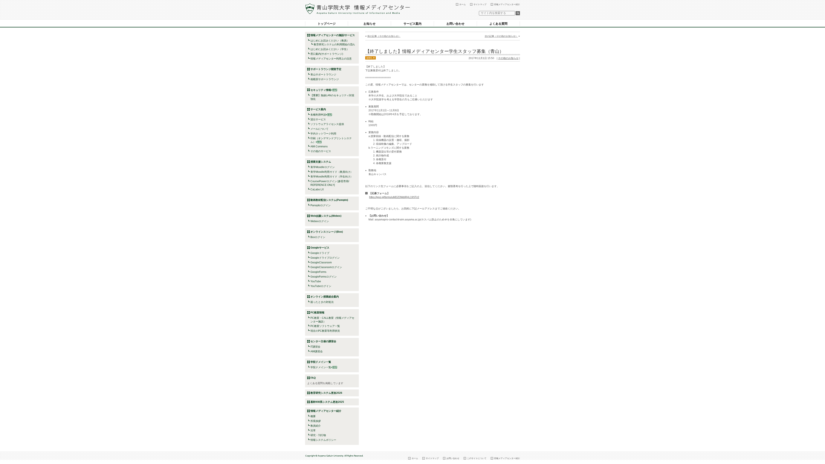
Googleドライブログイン (325, 257)
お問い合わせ (455, 23)
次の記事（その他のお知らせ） (501, 36)
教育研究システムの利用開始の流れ (334, 44)
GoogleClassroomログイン (326, 267)
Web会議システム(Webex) (325, 215)
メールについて (319, 128)
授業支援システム (320, 161)
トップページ (327, 23)
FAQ (313, 377)
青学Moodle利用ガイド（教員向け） (331, 171)
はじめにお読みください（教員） (329, 40)
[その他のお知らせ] (370, 57)
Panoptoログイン (320, 205)
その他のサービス (320, 151)
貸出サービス (318, 119)
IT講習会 (315, 346)
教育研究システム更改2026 (326, 392)
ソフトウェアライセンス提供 (327, 124)
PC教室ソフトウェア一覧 (325, 326)
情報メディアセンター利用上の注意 (331, 58)
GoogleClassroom (321, 262)
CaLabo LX (317, 189)
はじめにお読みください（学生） (329, 49)
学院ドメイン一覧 (320, 367)
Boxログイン (317, 237)
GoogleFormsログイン (323, 276)
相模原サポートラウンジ (324, 79)
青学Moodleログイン (322, 167)
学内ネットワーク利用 (323, 133)
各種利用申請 (318, 114)
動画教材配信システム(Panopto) (329, 199)
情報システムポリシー (323, 439)
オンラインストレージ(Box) (326, 231)
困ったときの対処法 (322, 302)
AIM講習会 (316, 351)
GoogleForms (318, 271)
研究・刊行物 (318, 435)
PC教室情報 (317, 312)
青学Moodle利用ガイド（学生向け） (331, 176)
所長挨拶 (315, 421)
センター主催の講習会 (323, 341)
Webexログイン (319, 221)
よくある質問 (498, 23)
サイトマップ (480, 4)
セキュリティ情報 (320, 90)
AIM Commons (319, 146)
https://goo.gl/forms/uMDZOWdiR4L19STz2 (394, 197)
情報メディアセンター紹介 (507, 4)
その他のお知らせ (508, 58)
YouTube (315, 281)
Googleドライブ (319, 253)
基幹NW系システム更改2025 (327, 401)
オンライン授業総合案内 (324, 296)
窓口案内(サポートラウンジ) (326, 53)
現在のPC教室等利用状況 (325, 330)
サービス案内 (412, 23)
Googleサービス (319, 247)
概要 (313, 416)
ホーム (462, 4)
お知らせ (370, 23)
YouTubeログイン (320, 286)
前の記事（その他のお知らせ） (383, 36)
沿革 (313, 430)
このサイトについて (476, 458)
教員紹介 (315, 425)
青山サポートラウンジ (323, 74)
